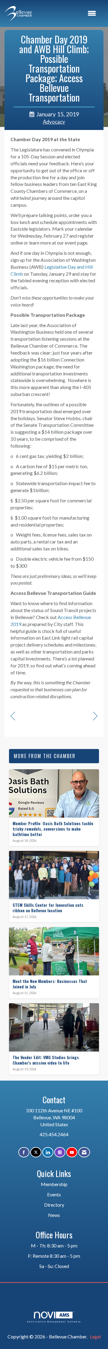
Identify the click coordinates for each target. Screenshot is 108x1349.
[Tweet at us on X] (35, 1152)
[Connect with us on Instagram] (59, 1152)
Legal (95, 1336)
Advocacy (54, 122)
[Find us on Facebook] (23, 1152)
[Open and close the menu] (67, 13)
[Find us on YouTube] (71, 1152)
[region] (95, 716)
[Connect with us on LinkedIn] (47, 1152)
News (54, 1215)
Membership (54, 1184)
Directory (54, 1205)
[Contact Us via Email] (84, 1152)
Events (54, 1194)
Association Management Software (54, 1321)
